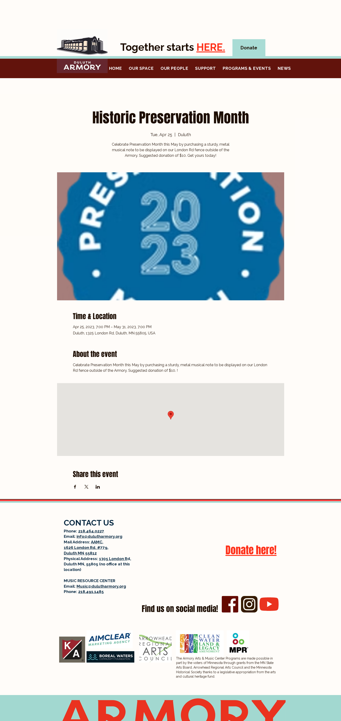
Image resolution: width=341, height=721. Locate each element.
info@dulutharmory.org (99, 536)
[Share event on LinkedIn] (98, 487)
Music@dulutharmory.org (101, 586)
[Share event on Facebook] (75, 487)
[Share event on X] (86, 487)
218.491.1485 (91, 591)
